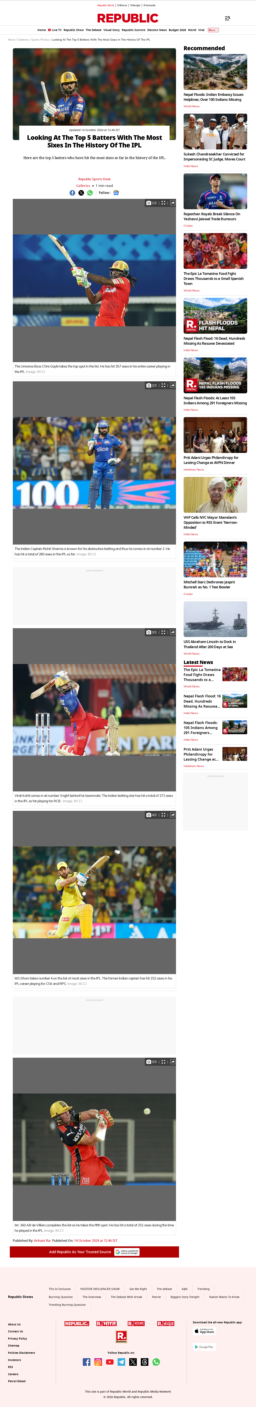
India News (191, 166)
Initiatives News (194, 469)
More (212, 30)
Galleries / (24, 39)
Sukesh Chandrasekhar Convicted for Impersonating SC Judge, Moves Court (214, 157)
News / (12, 39)
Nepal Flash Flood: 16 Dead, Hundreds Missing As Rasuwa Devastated (214, 341)
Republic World (105, 5)
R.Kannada (149, 5)
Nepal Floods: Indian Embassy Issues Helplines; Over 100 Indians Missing (213, 97)
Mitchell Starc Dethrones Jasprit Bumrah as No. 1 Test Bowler (209, 585)
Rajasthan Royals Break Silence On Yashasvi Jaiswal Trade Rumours (212, 216)
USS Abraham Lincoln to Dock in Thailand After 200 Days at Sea (210, 644)
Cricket (188, 225)
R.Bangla (135, 5)
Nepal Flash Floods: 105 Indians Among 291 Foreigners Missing (201, 730)
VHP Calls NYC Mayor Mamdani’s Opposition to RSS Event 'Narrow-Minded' (211, 522)
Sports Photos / (41, 39)
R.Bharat (122, 5)
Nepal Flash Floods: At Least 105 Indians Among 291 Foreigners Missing (215, 401)
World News (192, 106)
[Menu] (225, 18)
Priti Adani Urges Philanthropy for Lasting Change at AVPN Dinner (211, 460)
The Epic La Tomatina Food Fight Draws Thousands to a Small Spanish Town (214, 278)
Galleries (83, 185)
